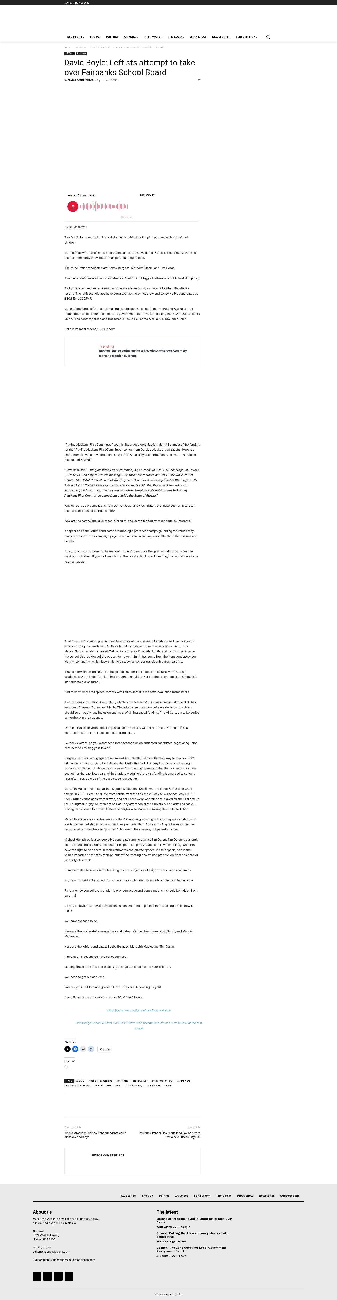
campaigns (106, 1080)
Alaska (92, 1080)
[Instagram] (254, 3)
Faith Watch (164, 1227)
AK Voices (80, 47)
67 (199, 80)
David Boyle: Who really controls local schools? (138, 1010)
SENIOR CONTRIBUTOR (81, 80)
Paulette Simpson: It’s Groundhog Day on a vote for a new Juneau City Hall (169, 1135)
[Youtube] (270, 3)
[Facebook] (249, 3)
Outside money (134, 1085)
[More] (104, 89)
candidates (122, 1080)
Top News (81, 53)
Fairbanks (85, 1085)
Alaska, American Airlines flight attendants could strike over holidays (95, 1135)
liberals (99, 1085)
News (118, 1085)
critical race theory (162, 1080)
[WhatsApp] (95, 89)
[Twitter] (259, 3)
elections (71, 1085)
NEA (109, 1085)
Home (67, 47)
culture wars (183, 1080)
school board (153, 1085)
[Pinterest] (86, 89)
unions (168, 1085)
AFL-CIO (80, 1080)
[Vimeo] (265, 3)
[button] (268, 37)
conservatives (140, 1080)
